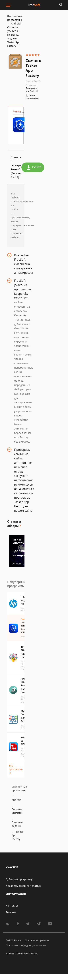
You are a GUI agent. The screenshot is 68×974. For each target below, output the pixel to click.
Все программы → (16, 769)
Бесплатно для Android (32, 90)
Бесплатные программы (14, 18)
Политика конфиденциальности (26, 945)
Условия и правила (37, 940)
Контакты (12, 905)
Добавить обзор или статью (23, 885)
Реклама (11, 912)
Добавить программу (19, 879)
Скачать (37, 167)
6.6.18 (33, 81)
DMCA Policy (13, 940)
